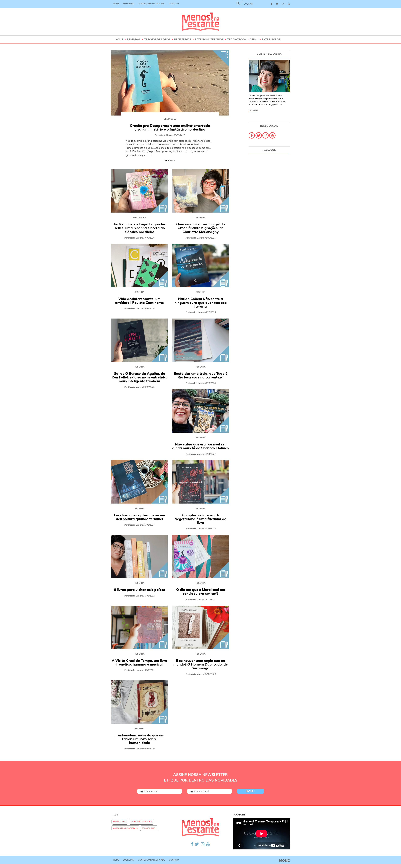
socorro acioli (149, 828)
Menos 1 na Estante (200, 22)
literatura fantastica (141, 821)
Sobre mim (128, 4)
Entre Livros (271, 39)
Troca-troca (236, 39)
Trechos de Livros (157, 39)
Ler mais (170, 161)
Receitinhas (182, 39)
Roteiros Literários (209, 39)
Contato (174, 4)
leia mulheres (119, 821)
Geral (254, 39)
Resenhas (134, 39)
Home (116, 4)
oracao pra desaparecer (125, 828)
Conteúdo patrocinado (151, 4)
